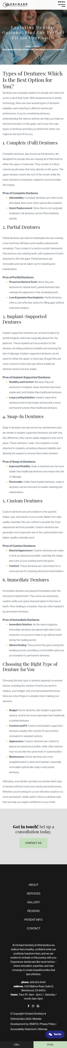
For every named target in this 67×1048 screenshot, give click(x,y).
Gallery (33, 902)
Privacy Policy (47, 1024)
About (34, 884)
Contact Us (33, 843)
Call (17, 1044)
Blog (37, 47)
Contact (33, 928)
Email (50, 1044)
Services (33, 893)
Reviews (33, 911)
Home (28, 47)
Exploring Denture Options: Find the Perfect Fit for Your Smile (33, 50)
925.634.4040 (38, 982)
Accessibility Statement (23, 1029)
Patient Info (33, 919)
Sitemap (42, 1029)
